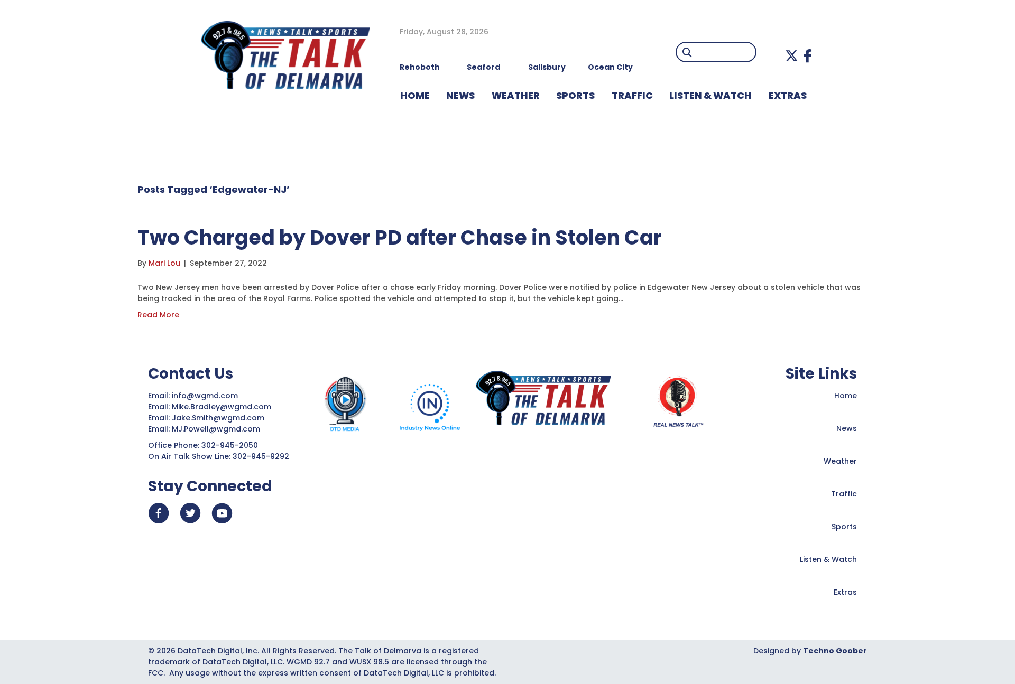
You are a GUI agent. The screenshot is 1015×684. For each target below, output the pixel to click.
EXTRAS (788, 95)
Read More (158, 315)
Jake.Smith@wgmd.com (219, 418)
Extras (845, 592)
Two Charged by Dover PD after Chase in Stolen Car (399, 237)
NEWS (460, 95)
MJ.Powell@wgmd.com (218, 429)
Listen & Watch (828, 559)
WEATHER (516, 95)
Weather (840, 461)
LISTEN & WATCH (710, 95)
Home (845, 395)
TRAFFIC (632, 95)
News (846, 428)
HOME (415, 95)
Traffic (844, 494)
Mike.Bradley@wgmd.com (221, 406)
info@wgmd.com (206, 395)
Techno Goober (835, 650)
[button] (791, 55)
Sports (575, 95)
